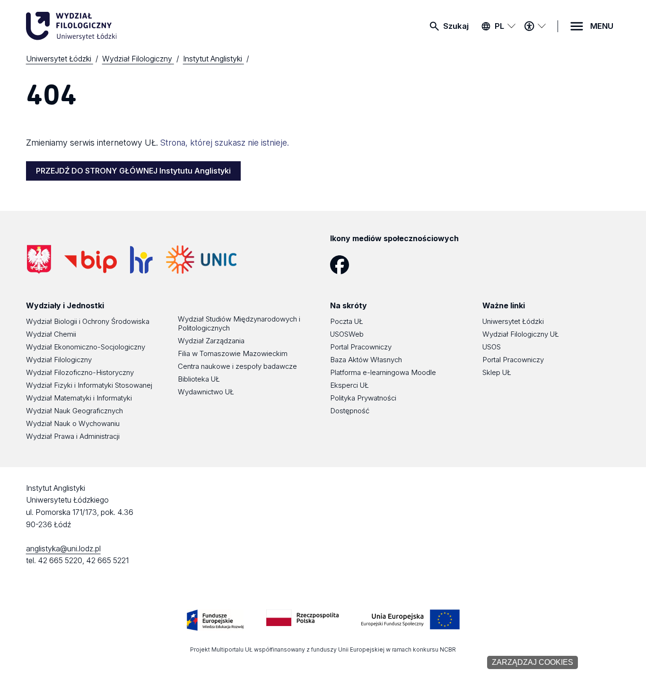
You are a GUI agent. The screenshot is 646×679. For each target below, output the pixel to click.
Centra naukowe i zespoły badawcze (237, 366)
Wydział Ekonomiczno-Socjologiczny (85, 346)
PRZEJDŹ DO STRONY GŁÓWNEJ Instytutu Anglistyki (133, 170)
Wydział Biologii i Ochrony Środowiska (87, 321)
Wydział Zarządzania (211, 340)
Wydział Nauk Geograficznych (74, 410)
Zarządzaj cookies (532, 662)
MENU (601, 26)
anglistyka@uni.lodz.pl (63, 548)
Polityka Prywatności (363, 397)
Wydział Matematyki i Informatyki (79, 397)
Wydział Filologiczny (59, 359)
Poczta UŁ (346, 321)
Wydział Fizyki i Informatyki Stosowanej (89, 385)
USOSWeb (347, 334)
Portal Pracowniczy (361, 346)
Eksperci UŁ (349, 385)
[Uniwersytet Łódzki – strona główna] (97, 26)
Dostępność (349, 410)
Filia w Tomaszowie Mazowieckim (233, 353)
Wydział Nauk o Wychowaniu (73, 423)
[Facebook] (343, 264)
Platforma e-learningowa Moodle (383, 372)
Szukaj (456, 26)
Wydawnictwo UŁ (206, 391)
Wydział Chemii (51, 334)
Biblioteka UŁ (199, 378)
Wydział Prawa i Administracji (73, 436)
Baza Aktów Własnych (366, 359)
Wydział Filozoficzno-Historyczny (80, 372)
